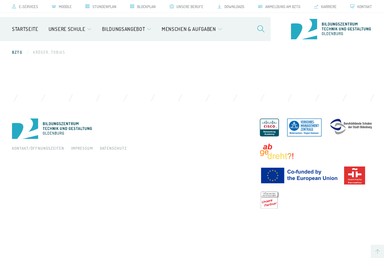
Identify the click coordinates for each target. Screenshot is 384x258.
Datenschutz (113, 148)
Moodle (65, 6)
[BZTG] (130, 128)
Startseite (25, 29)
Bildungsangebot (123, 29)
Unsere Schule (67, 29)
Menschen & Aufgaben (189, 29)
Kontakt (364, 6)
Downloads (234, 6)
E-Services (28, 6)
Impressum (82, 148)
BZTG (17, 52)
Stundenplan (104, 6)
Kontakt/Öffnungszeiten (38, 148)
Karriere (329, 6)
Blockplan (146, 6)
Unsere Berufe (189, 6)
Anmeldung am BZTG (282, 6)
